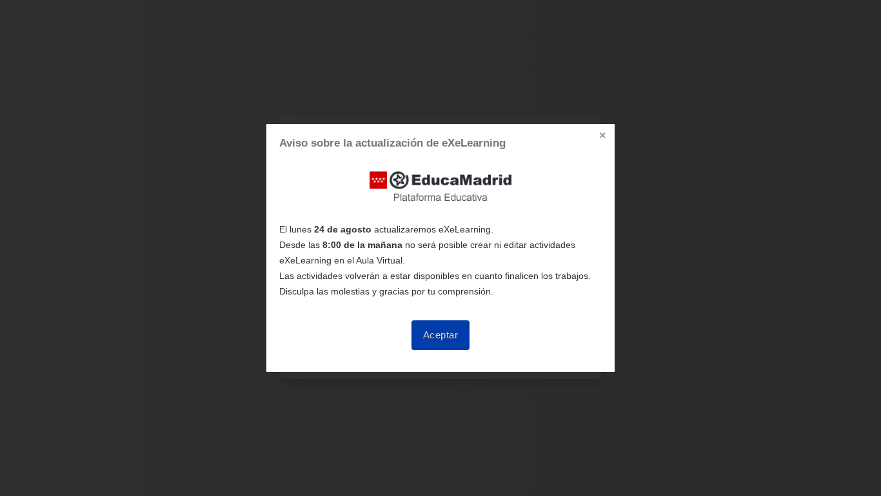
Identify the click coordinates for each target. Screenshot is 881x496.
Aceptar (441, 335)
